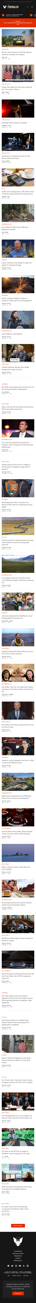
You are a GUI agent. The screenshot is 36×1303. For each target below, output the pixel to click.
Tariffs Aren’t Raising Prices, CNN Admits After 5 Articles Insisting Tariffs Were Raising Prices (18, 193)
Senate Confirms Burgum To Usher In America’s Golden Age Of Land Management (17, 299)
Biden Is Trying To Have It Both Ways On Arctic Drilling (16, 868)
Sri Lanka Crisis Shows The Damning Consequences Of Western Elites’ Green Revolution (15, 1209)
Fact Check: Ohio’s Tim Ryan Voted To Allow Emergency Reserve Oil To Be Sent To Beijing (17, 1081)
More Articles (18, 1225)
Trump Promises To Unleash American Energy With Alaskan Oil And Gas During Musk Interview (17, 542)
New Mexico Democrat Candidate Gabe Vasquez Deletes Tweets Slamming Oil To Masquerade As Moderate (15, 1022)
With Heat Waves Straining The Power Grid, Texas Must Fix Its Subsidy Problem (17, 1188)
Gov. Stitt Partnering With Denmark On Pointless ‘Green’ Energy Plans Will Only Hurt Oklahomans (17, 445)
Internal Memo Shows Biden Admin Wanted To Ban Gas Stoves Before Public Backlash (17, 833)
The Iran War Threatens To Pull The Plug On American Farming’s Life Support (17, 53)
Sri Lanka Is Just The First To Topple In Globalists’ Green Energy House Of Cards (16, 1152)
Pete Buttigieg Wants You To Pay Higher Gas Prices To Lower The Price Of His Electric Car (17, 1117)
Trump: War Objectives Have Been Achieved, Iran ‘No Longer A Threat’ (17, 88)
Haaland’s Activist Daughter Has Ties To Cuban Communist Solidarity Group (18, 761)
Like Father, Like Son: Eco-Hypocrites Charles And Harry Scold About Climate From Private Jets (17, 689)
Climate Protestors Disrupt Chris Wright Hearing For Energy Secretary (15, 368)
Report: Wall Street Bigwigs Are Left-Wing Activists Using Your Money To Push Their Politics (16, 1060)
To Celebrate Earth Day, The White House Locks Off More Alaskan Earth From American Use (18, 580)
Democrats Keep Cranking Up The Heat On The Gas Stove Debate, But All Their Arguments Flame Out (18, 976)
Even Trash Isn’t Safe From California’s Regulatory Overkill (15, 228)
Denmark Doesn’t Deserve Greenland (14, 123)
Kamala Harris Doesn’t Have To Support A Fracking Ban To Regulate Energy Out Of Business (16, 467)
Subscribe (18, 1293)
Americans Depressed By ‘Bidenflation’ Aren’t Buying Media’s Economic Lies (17, 617)
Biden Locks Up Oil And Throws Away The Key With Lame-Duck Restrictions (17, 408)
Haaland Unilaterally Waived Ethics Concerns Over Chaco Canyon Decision (17, 653)
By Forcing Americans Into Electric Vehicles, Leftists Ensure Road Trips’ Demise (17, 904)
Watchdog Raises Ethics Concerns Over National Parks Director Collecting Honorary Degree (17, 504)
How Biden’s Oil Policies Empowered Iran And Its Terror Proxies (17, 726)
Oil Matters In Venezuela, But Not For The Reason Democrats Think (16, 157)
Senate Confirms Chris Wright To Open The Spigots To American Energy (17, 264)
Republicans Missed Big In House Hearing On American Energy (17, 939)
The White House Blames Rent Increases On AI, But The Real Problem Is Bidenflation (18, 388)
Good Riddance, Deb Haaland (12, 334)
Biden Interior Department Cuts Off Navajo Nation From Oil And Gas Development (16, 797)
